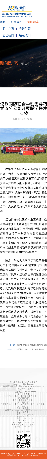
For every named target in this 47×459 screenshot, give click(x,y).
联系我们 (25, 35)
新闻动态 (33, 22)
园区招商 (8, 35)
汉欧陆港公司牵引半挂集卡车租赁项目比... (30, 349)
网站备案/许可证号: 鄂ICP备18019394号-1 (23, 455)
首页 (3, 22)
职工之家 (8, 28)
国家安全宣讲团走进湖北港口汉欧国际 (32, 345)
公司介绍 (16, 22)
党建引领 (25, 28)
